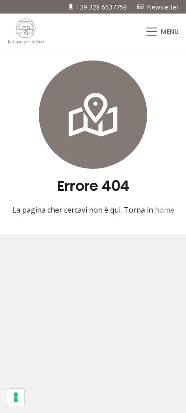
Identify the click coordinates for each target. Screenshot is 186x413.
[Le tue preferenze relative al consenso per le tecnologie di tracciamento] (15, 397)
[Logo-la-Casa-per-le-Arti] (26, 31)
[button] (162, 31)
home (164, 210)
